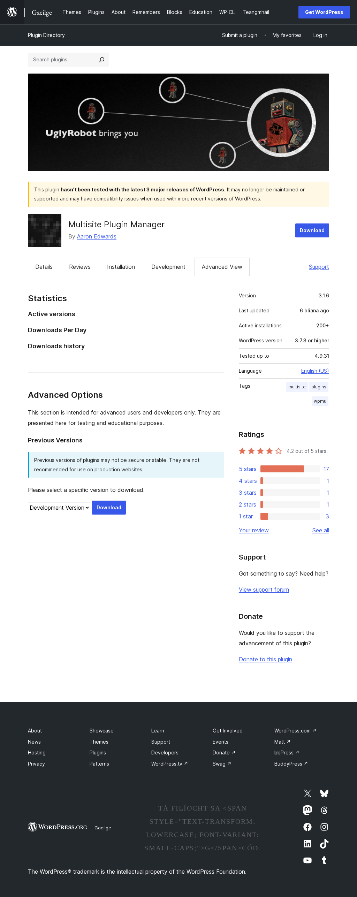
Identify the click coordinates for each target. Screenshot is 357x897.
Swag (222, 764)
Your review (254, 530)
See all (320, 530)
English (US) (315, 371)
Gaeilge (102, 827)
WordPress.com (295, 730)
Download (312, 230)
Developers (164, 752)
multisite (297, 386)
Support (319, 266)
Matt (282, 742)
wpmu (320, 401)
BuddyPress (291, 764)
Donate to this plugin (265, 659)
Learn (157, 730)
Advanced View (222, 266)
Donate (224, 752)
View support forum (264, 589)
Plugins (98, 752)
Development (168, 266)
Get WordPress (324, 12)
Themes (99, 742)
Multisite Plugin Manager (116, 224)
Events (220, 742)
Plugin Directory (46, 35)
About (35, 730)
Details (44, 266)
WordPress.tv (169, 764)
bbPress (286, 752)
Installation (121, 266)
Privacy (36, 764)
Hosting (37, 752)
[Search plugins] (102, 60)
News (34, 742)
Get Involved (228, 730)
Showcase (102, 730)
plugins (318, 386)
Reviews (80, 266)
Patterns (99, 764)
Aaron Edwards (96, 236)
